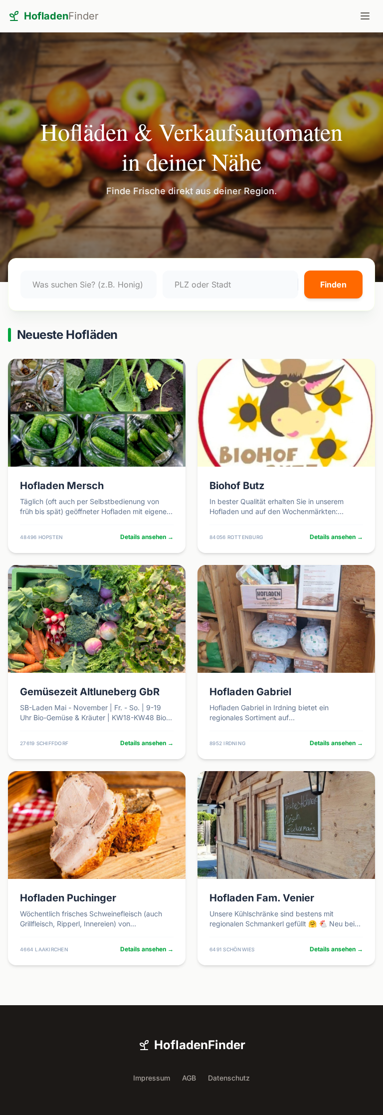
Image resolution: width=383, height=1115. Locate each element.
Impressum (151, 1078)
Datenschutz (229, 1078)
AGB (189, 1078)
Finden (333, 284)
